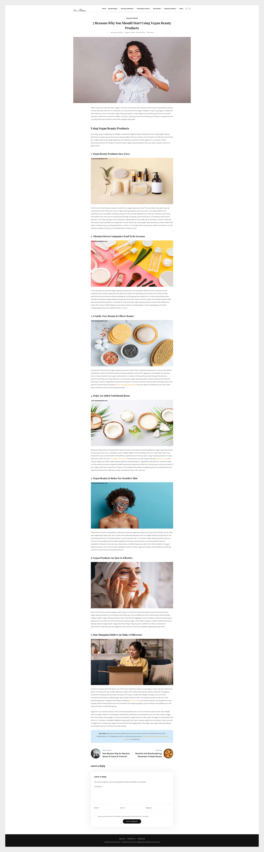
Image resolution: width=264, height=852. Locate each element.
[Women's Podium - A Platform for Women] (79, 14)
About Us (122, 839)
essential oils (162, 459)
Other (181, 8)
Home (104, 8)
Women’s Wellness (127, 8)
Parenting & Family (143, 8)
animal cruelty (134, 700)
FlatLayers (156, 842)
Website (149, 808)
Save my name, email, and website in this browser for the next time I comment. (123, 816)
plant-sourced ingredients (126, 385)
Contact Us (141, 839)
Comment (98, 786)
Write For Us (131, 839)
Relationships (112, 8)
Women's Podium (118, 32)
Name (97, 808)
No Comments (140, 32)
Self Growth (157, 8)
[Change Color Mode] (186, 8)
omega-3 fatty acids (119, 459)
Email (122, 808)
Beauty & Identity (170, 8)
